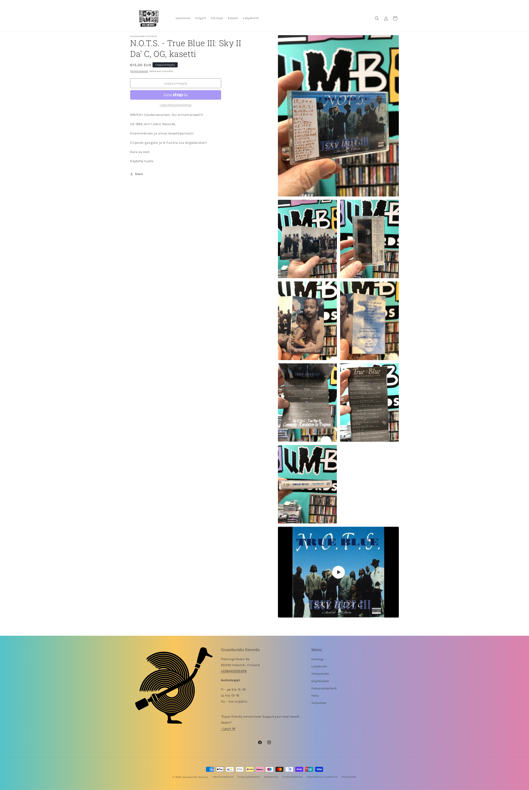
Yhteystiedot (320, 674)
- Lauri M (228, 729)
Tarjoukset (318, 703)
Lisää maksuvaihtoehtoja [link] (176, 104)
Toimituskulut (139, 71)
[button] (376, 18)
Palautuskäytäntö (324, 688)
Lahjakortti (319, 666)
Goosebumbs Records (195, 777)
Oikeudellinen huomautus (321, 777)
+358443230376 (234, 671)
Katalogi (317, 659)
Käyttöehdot (320, 681)
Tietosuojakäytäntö (248, 777)
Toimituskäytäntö (292, 777)
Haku (315, 696)
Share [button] (139, 174)
